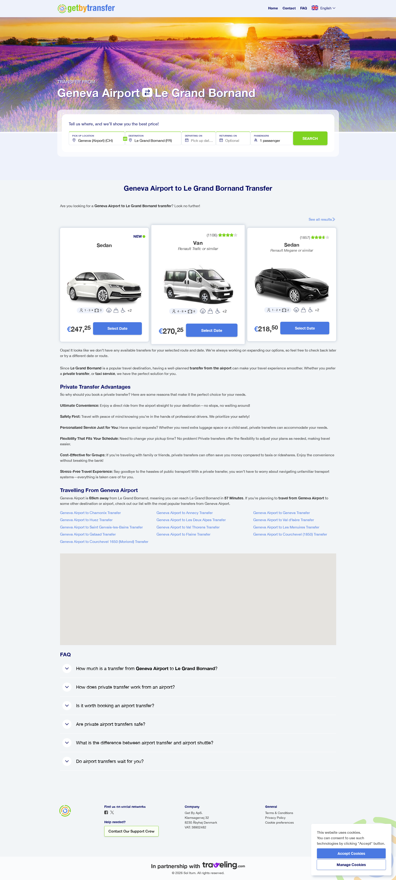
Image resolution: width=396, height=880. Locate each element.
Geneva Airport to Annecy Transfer (185, 513)
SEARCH (310, 138)
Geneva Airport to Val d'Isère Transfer (283, 520)
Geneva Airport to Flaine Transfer (183, 534)
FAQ (303, 8)
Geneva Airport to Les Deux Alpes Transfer (191, 520)
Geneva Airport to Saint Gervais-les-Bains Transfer (101, 527)
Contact (289, 8)
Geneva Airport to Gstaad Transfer (88, 534)
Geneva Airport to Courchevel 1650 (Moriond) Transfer (104, 541)
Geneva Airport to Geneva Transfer (281, 513)
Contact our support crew (131, 831)
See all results (320, 219)
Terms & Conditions (279, 813)
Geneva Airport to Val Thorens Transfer (188, 527)
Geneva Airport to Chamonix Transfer (90, 513)
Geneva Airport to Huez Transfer (86, 520)
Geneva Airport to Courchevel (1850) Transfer (290, 534)
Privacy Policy (275, 818)
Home (273, 8)
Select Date (117, 328)
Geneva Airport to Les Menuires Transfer (286, 527)
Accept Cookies (351, 853)
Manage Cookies (351, 864)
